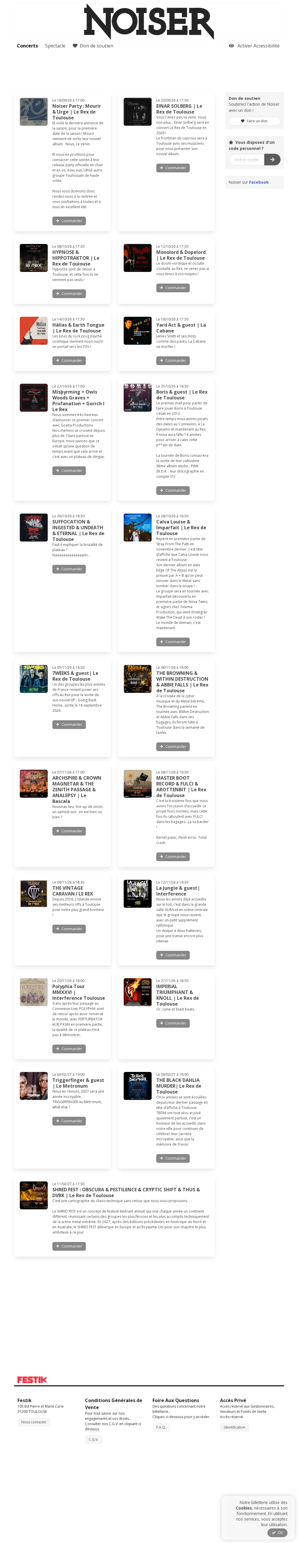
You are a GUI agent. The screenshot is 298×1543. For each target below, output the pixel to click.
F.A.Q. (161, 1427)
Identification (234, 1427)
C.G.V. (93, 1439)
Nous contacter (34, 1422)
